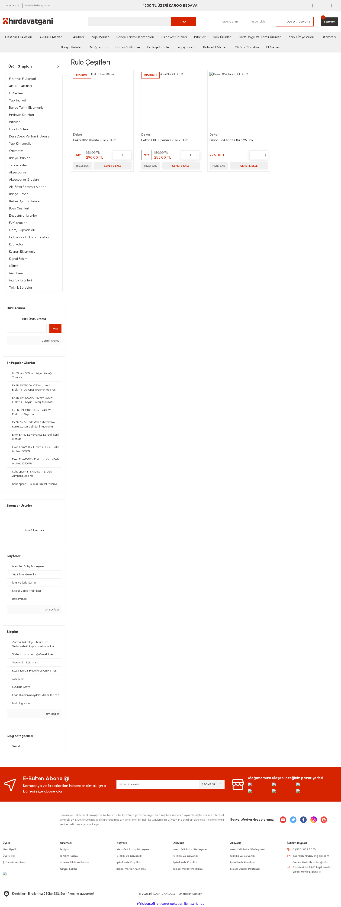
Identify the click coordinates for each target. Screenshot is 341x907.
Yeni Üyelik (10, 849)
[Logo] (28, 21)
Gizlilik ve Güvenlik (129, 856)
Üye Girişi (9, 856)
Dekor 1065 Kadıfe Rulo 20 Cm (94, 140)
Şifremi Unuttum (14, 862)
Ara (55, 328)
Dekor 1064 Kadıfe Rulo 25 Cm (231, 140)
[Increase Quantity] (129, 155)
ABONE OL (209, 784)
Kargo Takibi (68, 869)
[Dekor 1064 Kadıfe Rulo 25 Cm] (238, 101)
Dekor (77, 135)
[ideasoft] (146, 903)
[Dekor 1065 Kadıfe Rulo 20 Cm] (102, 101)
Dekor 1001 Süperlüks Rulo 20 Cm (164, 140)
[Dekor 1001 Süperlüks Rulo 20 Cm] (170, 101)
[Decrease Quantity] (115, 155)
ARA (183, 21)
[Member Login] (281, 21)
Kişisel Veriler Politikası (131, 869)
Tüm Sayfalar (51, 609)
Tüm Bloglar (51, 713)
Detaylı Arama (50, 340)
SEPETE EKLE (112, 165)
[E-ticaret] (169, 903)
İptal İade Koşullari (129, 862)
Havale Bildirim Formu (74, 862)
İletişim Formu (69, 856)
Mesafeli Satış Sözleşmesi (133, 849)
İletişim (64, 849)
